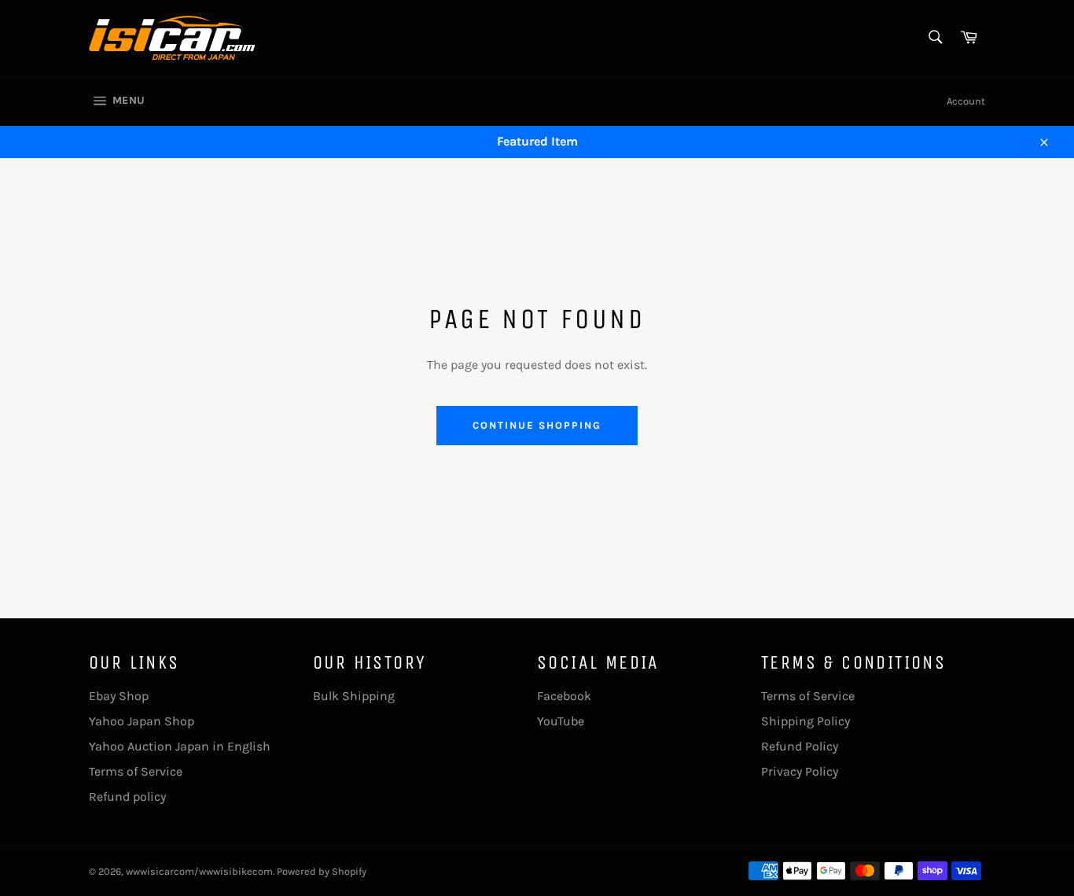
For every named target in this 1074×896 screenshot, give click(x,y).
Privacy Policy (799, 771)
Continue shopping (537, 425)
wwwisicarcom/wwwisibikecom (199, 871)
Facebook (564, 695)
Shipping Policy (805, 720)
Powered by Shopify (321, 871)
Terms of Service (135, 771)
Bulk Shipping (354, 695)
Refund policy (127, 796)
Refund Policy (799, 746)
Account (966, 101)
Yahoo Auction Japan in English (179, 746)
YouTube (560, 720)
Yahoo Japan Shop (141, 720)
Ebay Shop (119, 695)
